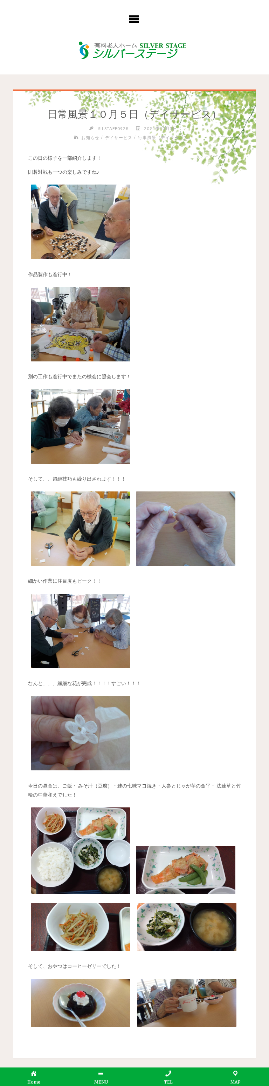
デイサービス (118, 137)
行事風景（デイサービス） (165, 137)
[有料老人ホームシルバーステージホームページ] (134, 51)
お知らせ (90, 137)
